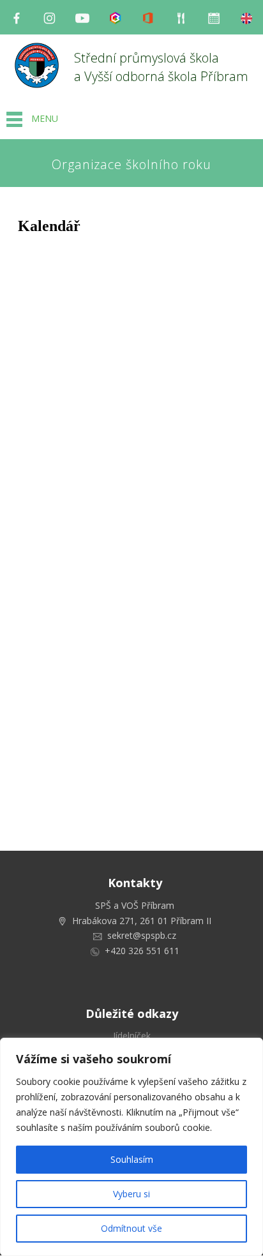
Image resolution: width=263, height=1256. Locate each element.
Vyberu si (131, 1194)
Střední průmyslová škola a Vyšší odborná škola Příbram (161, 67)
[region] (131, 1147)
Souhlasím (131, 1159)
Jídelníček (132, 1035)
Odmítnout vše (131, 1228)
